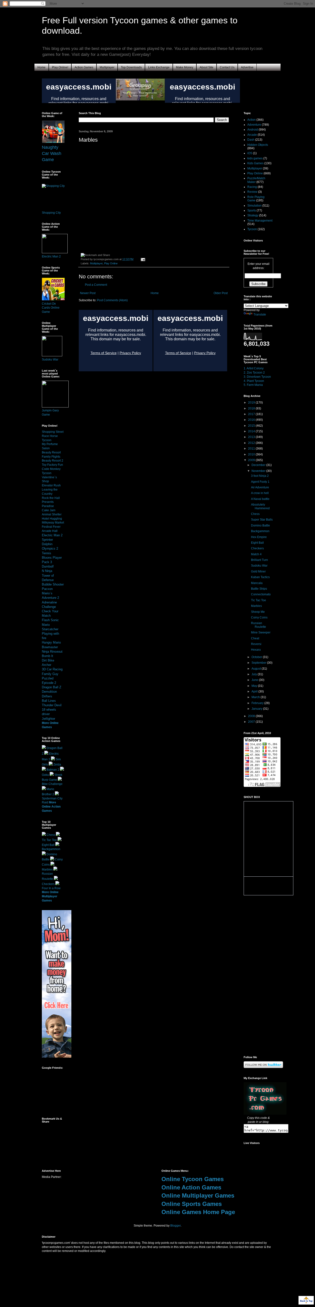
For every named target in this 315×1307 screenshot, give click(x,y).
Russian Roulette (258, 624)
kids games (255, 158)
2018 (252, 408)
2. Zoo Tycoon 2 (254, 372)
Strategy (252, 215)
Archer (46, 665)
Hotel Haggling (52, 518)
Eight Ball (48, 845)
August (257, 668)
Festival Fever (51, 526)
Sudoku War (50, 359)
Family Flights (51, 456)
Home (41, 67)
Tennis (46, 553)
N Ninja (47, 571)
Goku (45, 775)
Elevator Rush (51, 485)
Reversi (256, 644)
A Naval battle (260, 499)
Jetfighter (48, 719)
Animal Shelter (52, 514)
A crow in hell (260, 493)
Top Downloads (131, 67)
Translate (259, 314)
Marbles (47, 869)
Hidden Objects (257, 145)
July (255, 674)
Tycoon (252, 229)
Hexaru (256, 649)
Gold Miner (258, 571)
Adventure (254, 124)
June (255, 680)
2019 (252, 402)
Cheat (255, 638)
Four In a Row (51, 888)
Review (252, 192)
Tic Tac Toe (49, 840)
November (259, 471)
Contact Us (227, 67)
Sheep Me (258, 612)
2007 (252, 721)
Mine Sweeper (260, 632)
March (256, 697)
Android (252, 129)
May (255, 686)
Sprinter (47, 539)
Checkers (48, 884)
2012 (252, 443)
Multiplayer (107, 67)
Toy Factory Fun (52, 464)
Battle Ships (259, 588)
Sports (251, 210)
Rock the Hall (51, 498)
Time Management (259, 220)
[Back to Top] (306, 1301)
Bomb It (47, 656)
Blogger (175, 1225)
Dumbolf (48, 566)
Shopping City (51, 212)
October (257, 657)
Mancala (257, 583)
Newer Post (87, 293)
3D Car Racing (52, 669)
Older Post (221, 293)
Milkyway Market (53, 522)
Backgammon (51, 849)
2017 (252, 414)
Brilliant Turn (259, 560)
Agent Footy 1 (260, 481)
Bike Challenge (52, 784)
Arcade (252, 134)
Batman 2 (53, 769)
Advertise (247, 67)
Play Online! (60, 67)
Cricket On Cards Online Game (51, 308)
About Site (206, 67)
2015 (252, 425)
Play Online (111, 263)
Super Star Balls (262, 519)
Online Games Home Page (198, 1212)
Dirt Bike (48, 660)
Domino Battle (260, 525)
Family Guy (50, 674)
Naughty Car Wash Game (51, 153)
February (258, 703)
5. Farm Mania (253, 385)
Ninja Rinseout (52, 651)
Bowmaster (50, 647)
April (255, 691)
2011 (252, 448)
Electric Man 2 (51, 256)
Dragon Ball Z (51, 687)
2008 (252, 716)
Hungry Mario (51, 642)
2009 (252, 460)
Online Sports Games (191, 1204)
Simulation (254, 205)
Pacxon (47, 589)
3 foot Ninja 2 (260, 476)
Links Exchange (159, 67)
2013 (252, 437)
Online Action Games (191, 1187)
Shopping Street (52, 432)
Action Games (84, 67)
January (257, 708)
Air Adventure (260, 487)
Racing (252, 187)
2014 (252, 431)
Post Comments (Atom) (112, 300)
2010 (252, 454)
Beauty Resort (51, 452)
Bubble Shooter (53, 584)
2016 (252, 419)
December (259, 465)
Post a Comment (96, 284)
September (259, 662)
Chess (51, 835)
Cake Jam (48, 510)
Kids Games (255, 163)
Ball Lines (49, 701)
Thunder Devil (52, 705)
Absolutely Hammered (260, 506)
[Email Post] (142, 259)
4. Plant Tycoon (254, 381)
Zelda (57, 764)
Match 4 (256, 554)
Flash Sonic (50, 620)
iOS (249, 153)
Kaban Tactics (260, 577)
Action (251, 119)
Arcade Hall (50, 531)
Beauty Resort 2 (52, 460)
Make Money (184, 67)
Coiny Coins (259, 617)
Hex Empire (259, 537)
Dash (250, 139)
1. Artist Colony (254, 368)
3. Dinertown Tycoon (257, 376)
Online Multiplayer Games (197, 1195)
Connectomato (261, 594)
